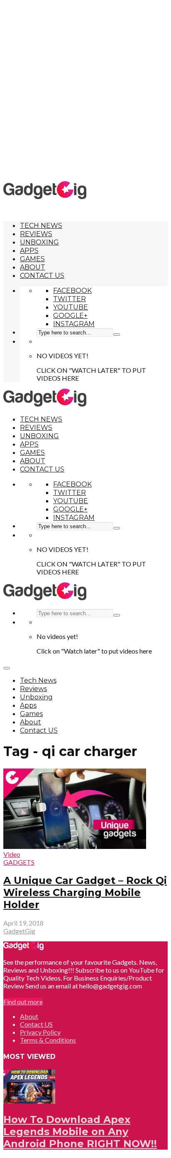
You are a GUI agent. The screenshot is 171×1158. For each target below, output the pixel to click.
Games (32, 259)
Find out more (23, 1002)
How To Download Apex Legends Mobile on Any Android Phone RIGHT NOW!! (80, 1131)
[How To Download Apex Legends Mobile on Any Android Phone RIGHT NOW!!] (29, 1101)
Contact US (42, 276)
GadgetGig (19, 931)
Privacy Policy (40, 1032)
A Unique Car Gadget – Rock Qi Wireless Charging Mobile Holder (85, 892)
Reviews (36, 234)
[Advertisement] (85, 90)
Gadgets (18, 862)
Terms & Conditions (48, 1040)
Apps (29, 251)
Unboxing (39, 242)
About (32, 267)
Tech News (41, 226)
